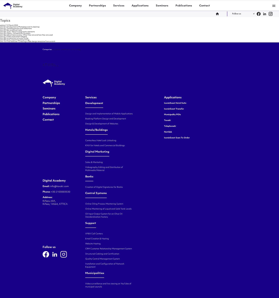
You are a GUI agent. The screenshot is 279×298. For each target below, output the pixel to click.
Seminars (162, 6)
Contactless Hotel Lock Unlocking (100, 141)
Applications (140, 6)
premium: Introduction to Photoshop (66, 49)
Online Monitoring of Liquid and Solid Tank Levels (108, 209)
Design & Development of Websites (101, 124)
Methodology (49, 64)
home (218, 14)
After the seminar (50, 66)
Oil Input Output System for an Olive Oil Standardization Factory (103, 215)
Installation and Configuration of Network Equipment (104, 265)
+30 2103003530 (60, 192)
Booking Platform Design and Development (105, 119)
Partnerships (97, 6)
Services (118, 6)
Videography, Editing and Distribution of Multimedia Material (104, 168)
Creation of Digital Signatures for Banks (104, 187)
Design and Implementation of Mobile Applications (109, 114)
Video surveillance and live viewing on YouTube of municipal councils (108, 285)
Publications (184, 6)
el (254, 14)
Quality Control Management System (102, 259)
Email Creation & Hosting (97, 239)
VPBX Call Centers (94, 234)
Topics (5, 20)
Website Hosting (93, 244)
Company (75, 6)
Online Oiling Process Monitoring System (104, 204)
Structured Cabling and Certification (102, 254)
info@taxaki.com (59, 186)
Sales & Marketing (94, 162)
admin (2, 25)
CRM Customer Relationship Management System (108, 249)
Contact (204, 6)
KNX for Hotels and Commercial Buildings (105, 146)
